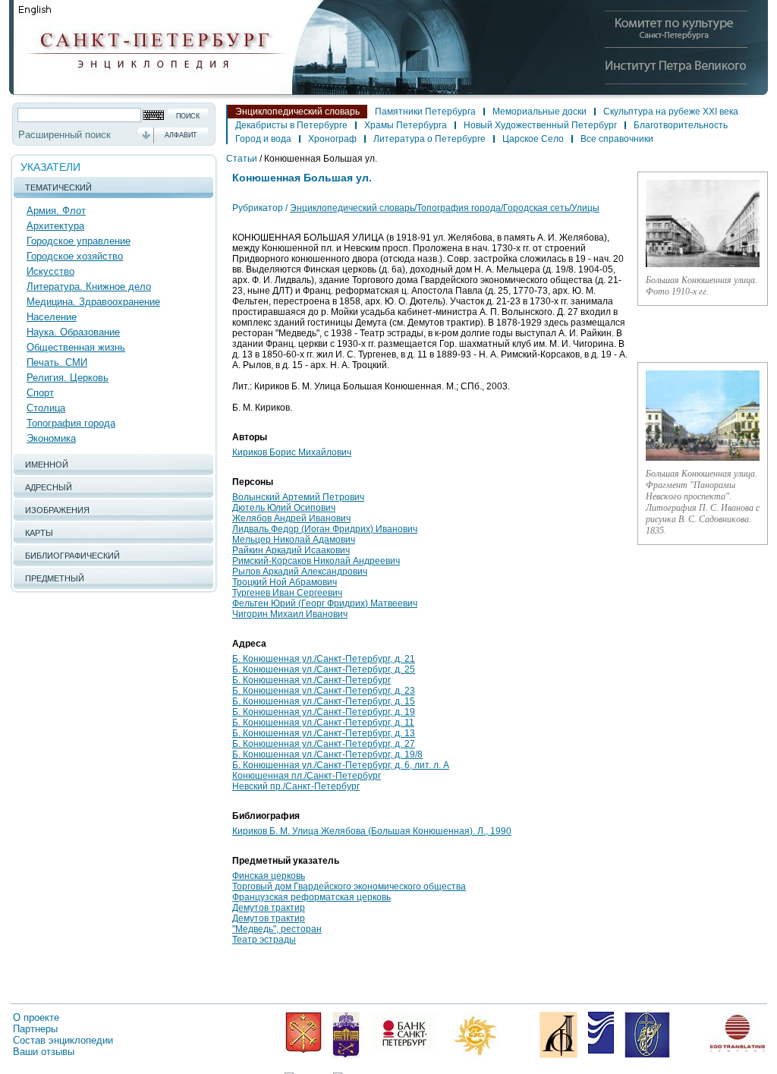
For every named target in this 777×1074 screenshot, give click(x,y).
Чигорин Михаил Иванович (290, 614)
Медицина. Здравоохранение (93, 301)
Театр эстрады (264, 939)
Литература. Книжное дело (89, 286)
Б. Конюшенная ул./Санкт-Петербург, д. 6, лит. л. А (340, 765)
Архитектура (55, 225)
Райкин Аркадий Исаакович (291, 550)
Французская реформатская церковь (311, 897)
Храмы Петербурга (405, 125)
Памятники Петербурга (425, 111)
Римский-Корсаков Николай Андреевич (316, 561)
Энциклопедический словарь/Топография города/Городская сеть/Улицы (444, 208)
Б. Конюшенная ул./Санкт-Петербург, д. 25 (323, 669)
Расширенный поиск (64, 134)
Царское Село (533, 139)
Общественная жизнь (76, 347)
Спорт (40, 392)
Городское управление (79, 241)
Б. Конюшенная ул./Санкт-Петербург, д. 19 (323, 712)
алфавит (181, 135)
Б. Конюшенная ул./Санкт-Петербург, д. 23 (323, 690)
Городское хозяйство (75, 256)
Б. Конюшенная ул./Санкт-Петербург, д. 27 (323, 744)
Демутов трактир (268, 907)
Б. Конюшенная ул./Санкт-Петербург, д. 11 (323, 722)
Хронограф (332, 139)
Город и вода (263, 139)
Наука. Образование (73, 332)
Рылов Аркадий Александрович (299, 571)
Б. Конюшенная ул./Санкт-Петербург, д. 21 (323, 659)
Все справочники (616, 139)
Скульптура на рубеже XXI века (670, 111)
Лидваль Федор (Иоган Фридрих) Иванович (324, 529)
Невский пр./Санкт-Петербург (296, 786)
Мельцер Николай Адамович (293, 539)
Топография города (71, 423)
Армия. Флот (56, 210)
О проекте (36, 1017)
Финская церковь (268, 876)
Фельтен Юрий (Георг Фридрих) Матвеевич (324, 603)
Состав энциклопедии (63, 1040)
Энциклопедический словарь (297, 111)
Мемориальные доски (539, 111)
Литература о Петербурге (429, 139)
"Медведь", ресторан (277, 929)
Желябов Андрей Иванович (291, 518)
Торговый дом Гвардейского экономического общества (349, 886)
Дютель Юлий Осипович (283, 507)
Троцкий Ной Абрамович (284, 582)
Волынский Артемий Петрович (298, 497)
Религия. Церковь (68, 377)
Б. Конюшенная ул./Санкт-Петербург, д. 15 (323, 701)
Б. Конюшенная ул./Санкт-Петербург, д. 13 (323, 733)
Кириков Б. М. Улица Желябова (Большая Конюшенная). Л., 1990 (371, 831)
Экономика (51, 438)
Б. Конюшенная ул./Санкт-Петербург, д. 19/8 (327, 754)
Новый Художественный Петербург (540, 125)
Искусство (50, 271)
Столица (46, 408)
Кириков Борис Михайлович (291, 452)
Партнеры (35, 1029)
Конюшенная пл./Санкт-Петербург (306, 775)
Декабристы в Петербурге (291, 125)
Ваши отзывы (43, 1051)
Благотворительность (681, 125)
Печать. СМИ (57, 362)
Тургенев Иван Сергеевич (287, 592)
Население (52, 317)
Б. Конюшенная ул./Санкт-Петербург (311, 680)
